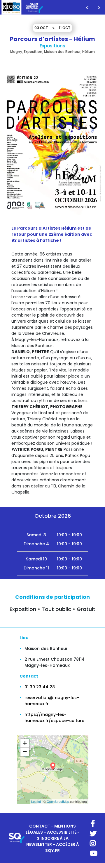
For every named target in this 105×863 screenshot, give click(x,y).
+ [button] (25, 743)
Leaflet (36, 801)
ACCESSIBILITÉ (61, 832)
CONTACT (39, 826)
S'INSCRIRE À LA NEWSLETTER (47, 841)
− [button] (25, 751)
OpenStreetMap (58, 801)
